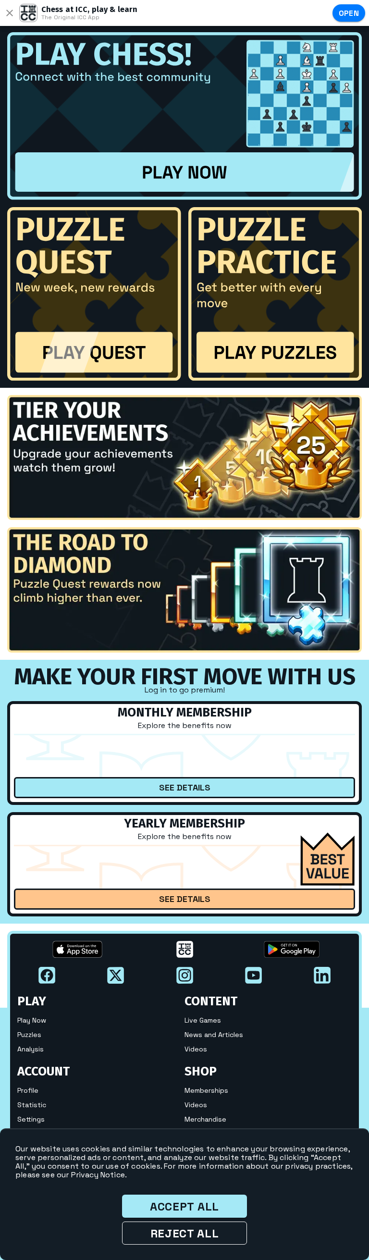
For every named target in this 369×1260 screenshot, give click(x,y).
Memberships (206, 1090)
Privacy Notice (98, 1175)
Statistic (31, 1104)
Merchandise (205, 1119)
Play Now (31, 1020)
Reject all (184, 1233)
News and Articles (213, 1034)
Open (349, 13)
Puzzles (29, 1034)
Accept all (184, 1206)
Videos (195, 1049)
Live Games (202, 1020)
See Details (184, 787)
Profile (27, 1090)
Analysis (30, 1049)
